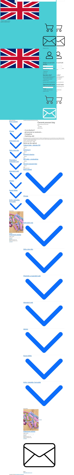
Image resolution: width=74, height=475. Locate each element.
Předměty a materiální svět (14, 161)
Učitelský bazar (25, 48)
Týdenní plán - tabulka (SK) (31, 145)
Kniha (20, 48)
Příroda (11, 131)
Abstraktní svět (14, 171)
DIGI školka (7, 48)
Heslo (63, 68)
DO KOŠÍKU (40, 126)
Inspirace (17, 48)
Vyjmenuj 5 (26, 150)
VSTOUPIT (11, 241)
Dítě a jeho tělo (14, 150)
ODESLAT (10, 238)
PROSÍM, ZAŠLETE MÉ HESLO (56, 89)
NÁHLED (25, 147)
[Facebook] (56, 439)
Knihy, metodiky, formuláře (14, 200)
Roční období (13, 122)
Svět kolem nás (14, 141)
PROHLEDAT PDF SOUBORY (56, 79)
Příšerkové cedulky (15, 235)
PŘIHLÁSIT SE (45, 71)
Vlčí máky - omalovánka (30, 159)
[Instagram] (58, 439)
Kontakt (22, 48)
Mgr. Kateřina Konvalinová (19, 474)
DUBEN (34, 141)
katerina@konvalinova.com (27, 472)
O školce (14, 48)
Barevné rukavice (28, 154)
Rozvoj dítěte (13, 190)
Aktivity (11, 181)
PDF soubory (3, 48)
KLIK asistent (11, 48)
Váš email (44, 67)
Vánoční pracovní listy (30, 164)
